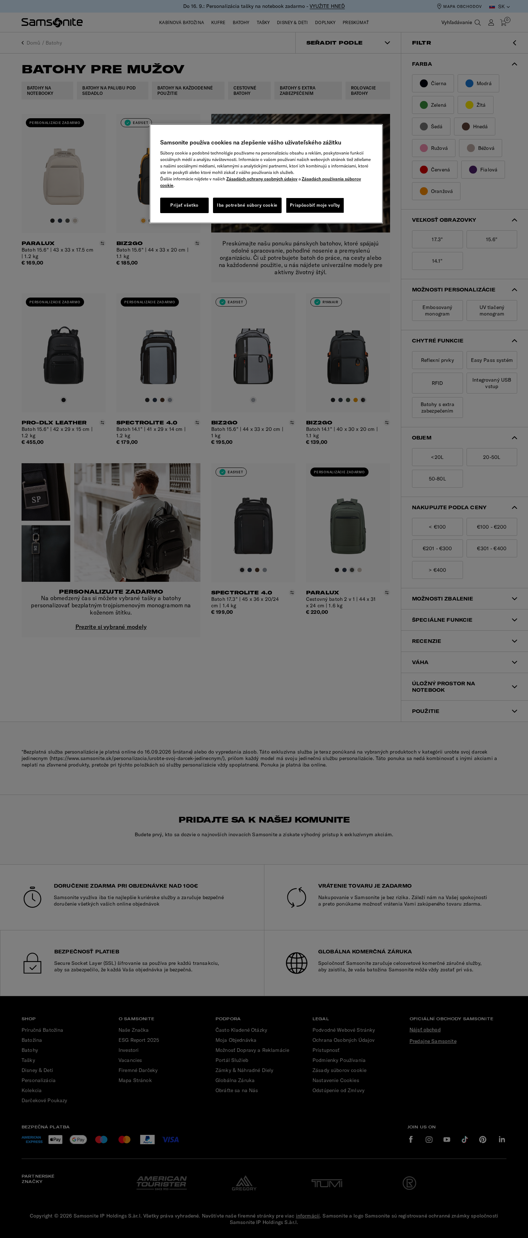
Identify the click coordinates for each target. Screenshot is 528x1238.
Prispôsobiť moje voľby (315, 205)
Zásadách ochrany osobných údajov (261, 178)
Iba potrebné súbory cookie (247, 205)
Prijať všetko (184, 205)
